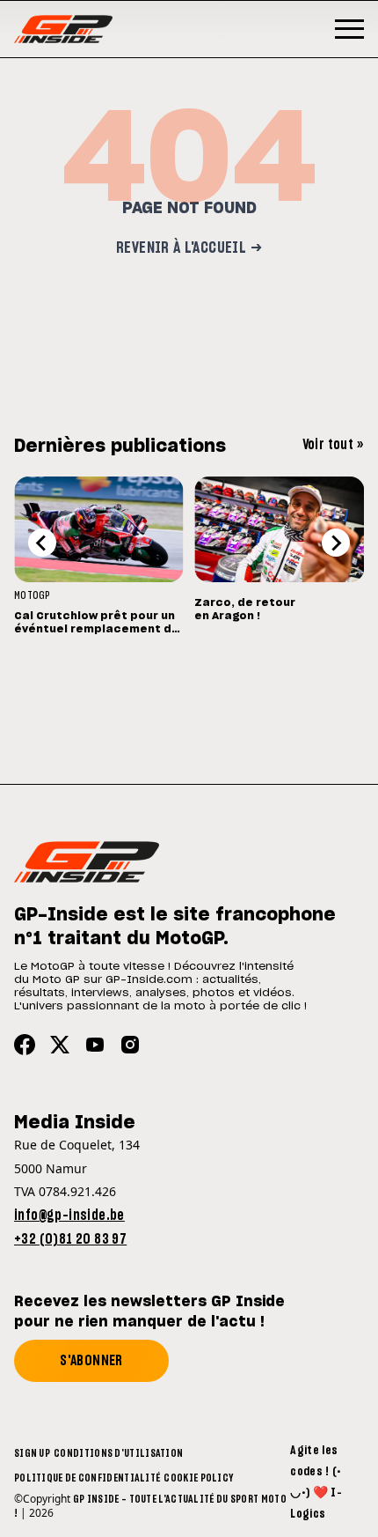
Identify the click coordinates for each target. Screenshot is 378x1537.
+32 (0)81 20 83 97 (70, 1239)
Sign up (32, 1453)
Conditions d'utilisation (118, 1453)
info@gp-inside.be (69, 1215)
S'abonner (91, 1361)
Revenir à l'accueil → (189, 248)
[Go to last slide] (42, 542)
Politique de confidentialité (87, 1478)
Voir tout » (333, 445)
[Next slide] (336, 542)
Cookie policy (198, 1478)
